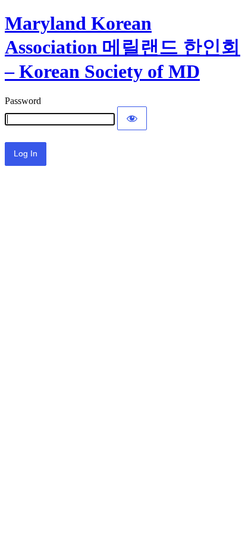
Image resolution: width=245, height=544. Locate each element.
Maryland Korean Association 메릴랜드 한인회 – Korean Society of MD (122, 47)
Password (23, 101)
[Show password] (132, 118)
